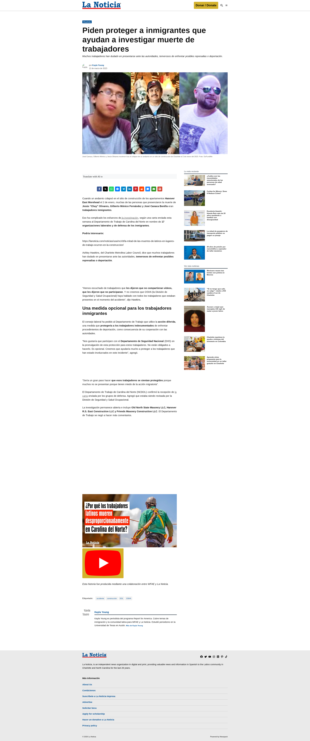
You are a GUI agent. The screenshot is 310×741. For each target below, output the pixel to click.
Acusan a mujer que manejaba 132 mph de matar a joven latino (216, 309)
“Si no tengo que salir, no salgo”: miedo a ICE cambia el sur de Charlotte (216, 292)
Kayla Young (98, 65)
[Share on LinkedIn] (129, 189)
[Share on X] (105, 189)
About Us (87, 684)
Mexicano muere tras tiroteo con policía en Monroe (216, 273)
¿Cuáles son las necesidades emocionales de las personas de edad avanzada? (215, 180)
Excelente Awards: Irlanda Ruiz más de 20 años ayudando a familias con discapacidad (216, 215)
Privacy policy (89, 725)
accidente (100, 598)
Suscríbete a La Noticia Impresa (98, 696)
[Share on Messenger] (117, 189)
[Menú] (226, 5)
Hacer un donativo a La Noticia (98, 719)
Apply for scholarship (93, 714)
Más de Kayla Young (134, 626)
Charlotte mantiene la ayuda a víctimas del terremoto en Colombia (216, 339)
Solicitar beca (89, 708)
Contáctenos (89, 690)
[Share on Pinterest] (135, 189)
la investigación (129, 217)
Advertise (87, 702)
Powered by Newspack (219, 737)
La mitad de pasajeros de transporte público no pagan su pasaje (217, 233)
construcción (112, 598)
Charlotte (87, 22)
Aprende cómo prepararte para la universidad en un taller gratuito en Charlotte (216, 360)
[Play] (103, 563)
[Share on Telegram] (123, 189)
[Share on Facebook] (99, 189)
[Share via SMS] (147, 189)
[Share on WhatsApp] (111, 189)
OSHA (128, 598)
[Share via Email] (153, 189)
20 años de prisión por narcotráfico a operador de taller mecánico (216, 249)
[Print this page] (159, 189)
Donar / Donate (206, 5)
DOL (121, 598)
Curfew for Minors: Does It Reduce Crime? (217, 192)
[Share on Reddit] (141, 189)
